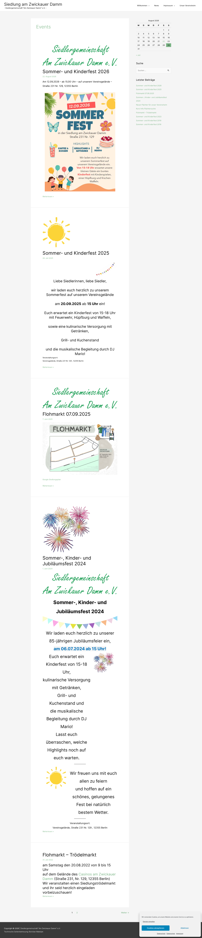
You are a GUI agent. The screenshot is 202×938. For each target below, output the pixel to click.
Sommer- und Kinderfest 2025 (76, 253)
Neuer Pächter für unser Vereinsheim (151, 105)
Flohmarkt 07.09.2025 (66, 414)
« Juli (138, 55)
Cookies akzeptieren (155, 928)
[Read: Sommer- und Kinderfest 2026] (80, 55)
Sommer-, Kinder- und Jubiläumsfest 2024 (67, 560)
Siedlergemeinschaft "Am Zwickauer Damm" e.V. (40, 928)
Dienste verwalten (149, 921)
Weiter (125, 913)
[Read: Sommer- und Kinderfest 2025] (57, 232)
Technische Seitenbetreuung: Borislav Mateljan (23, 932)
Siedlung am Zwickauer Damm (33, 4)
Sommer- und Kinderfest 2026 (76, 71)
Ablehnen (185, 928)
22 (164, 41)
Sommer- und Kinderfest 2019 (148, 120)
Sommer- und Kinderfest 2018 (148, 124)
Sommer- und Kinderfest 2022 (148, 116)
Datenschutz (161, 933)
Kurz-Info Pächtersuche (146, 109)
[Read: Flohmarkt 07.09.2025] (80, 398)
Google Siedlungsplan (52, 479)
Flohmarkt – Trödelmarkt (69, 855)
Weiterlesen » (48, 196)
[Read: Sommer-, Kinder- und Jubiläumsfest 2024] (66, 529)
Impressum (179, 933)
